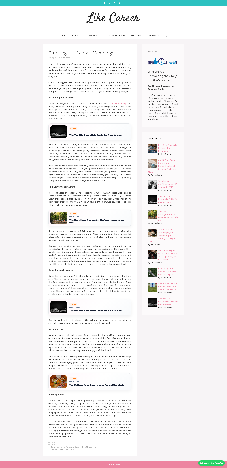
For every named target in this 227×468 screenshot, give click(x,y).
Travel (53, 442)
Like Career (113, 18)
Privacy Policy (91, 36)
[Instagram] (109, 3)
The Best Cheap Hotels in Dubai (62, 449)
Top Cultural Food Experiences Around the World (96, 385)
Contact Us (153, 36)
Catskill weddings (118, 103)
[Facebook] (104, 3)
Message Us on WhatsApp (213, 463)
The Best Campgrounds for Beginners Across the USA (96, 221)
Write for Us (137, 36)
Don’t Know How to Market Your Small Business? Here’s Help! (73, 447)
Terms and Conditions (114, 36)
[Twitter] (119, 3)
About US (75, 36)
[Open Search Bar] (166, 35)
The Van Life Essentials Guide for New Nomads (96, 135)
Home (62, 36)
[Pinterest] (114, 3)
